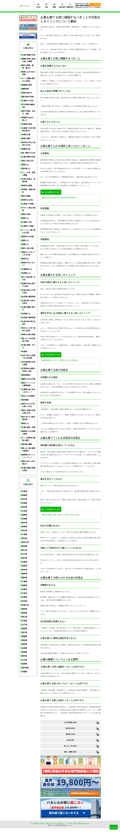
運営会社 (61, 823)
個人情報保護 (35, 823)
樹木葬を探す (71, 728)
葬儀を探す (70, 7)
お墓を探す (62, 7)
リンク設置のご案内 (70, 823)
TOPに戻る (113, 827)
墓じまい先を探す (70, 746)
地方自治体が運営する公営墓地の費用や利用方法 (60, 197)
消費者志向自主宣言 (83, 823)
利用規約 (42, 823)
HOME (38, 7)
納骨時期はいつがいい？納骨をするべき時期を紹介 (61, 360)
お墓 (46, 7)
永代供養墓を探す (70, 722)
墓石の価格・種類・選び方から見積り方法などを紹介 (62, 515)
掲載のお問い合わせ (52, 823)
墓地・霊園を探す (70, 752)
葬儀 (54, 7)
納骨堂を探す (71, 734)
